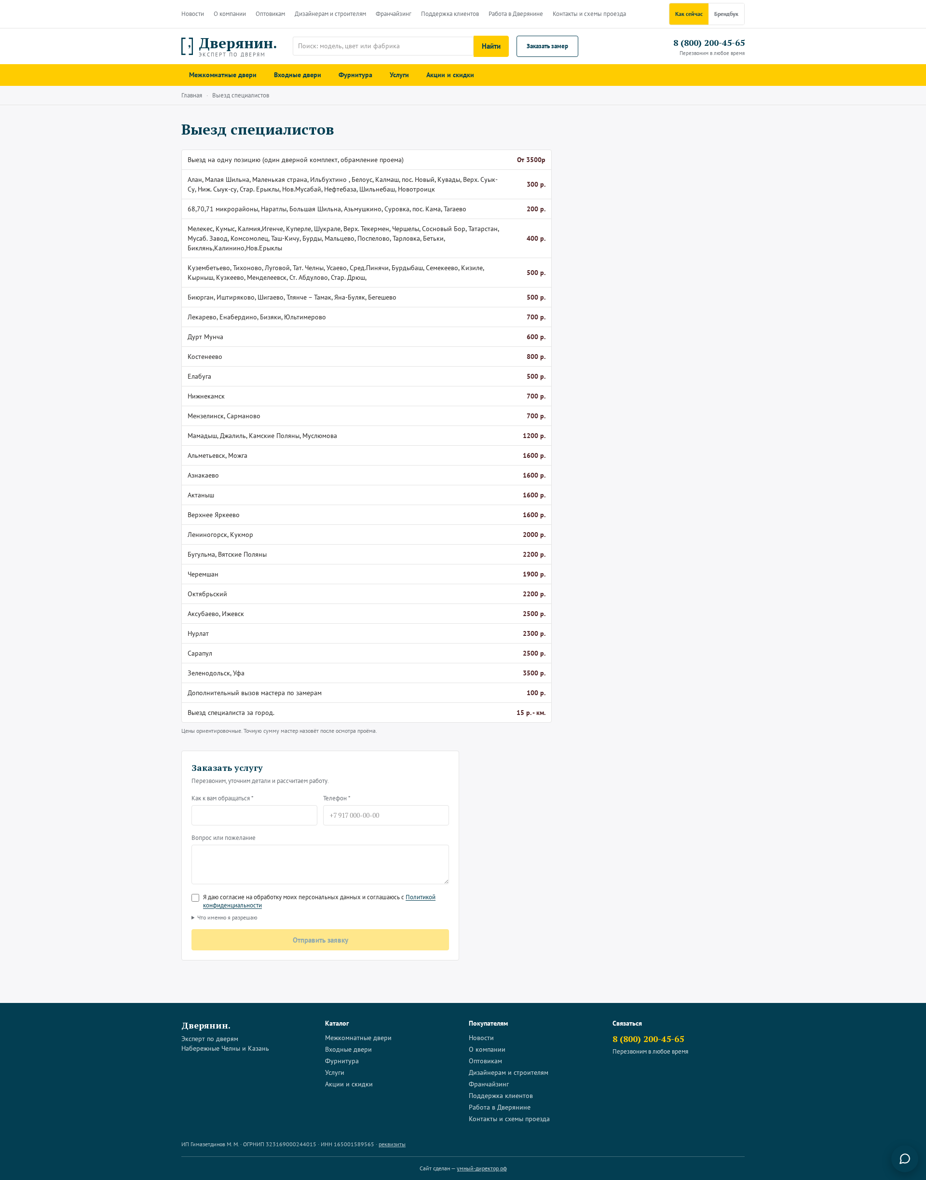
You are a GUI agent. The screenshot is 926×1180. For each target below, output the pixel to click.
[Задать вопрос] (904, 1158)
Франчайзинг (393, 14)
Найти (491, 46)
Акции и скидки (450, 74)
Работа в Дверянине (516, 14)
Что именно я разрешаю (227, 917)
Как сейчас (689, 13)
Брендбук (726, 13)
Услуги (399, 74)
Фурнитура (355, 74)
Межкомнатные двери (223, 74)
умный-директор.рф (482, 1168)
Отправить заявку (320, 940)
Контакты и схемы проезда (589, 14)
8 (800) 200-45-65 (709, 42)
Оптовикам (270, 14)
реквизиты (392, 1144)
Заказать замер (547, 46)
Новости (192, 14)
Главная (191, 95)
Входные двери (297, 74)
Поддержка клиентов (450, 14)
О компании (230, 14)
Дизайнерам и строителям (330, 14)
